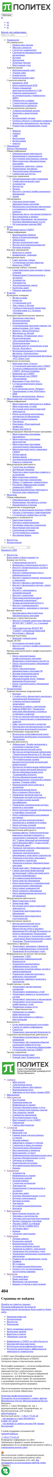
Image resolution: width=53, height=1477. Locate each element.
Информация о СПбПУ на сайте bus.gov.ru (27, 1341)
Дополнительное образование (26, 171)
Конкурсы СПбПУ (21, 265)
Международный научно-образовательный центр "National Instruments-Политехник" (28, 678)
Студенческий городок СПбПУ (27, 1050)
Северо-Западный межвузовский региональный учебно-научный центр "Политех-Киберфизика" (30, 873)
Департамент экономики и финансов (30, 946)
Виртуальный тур (30, 557)
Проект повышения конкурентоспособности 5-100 (27, 89)
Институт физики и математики (27, 582)
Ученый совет (19, 73)
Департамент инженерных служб (28, 991)
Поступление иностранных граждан (29, 158)
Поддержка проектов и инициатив (29, 525)
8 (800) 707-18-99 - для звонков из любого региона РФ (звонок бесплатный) (22, 1423)
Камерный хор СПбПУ (23, 373)
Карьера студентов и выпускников (29, 1284)
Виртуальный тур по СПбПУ (26, 1120)
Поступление (18, 1100)
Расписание (18, 1130)
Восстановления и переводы (26, 1150)
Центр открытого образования (27, 890)
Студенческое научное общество (28, 262)
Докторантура (19, 282)
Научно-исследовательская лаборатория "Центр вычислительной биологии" (31, 768)
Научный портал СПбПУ (21, 229)
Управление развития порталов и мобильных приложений (28, 975)
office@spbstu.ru (8, 1413)
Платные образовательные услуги (28, 221)
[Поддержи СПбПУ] (5, 1474)
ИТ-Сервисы (18, 1264)
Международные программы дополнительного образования (27, 445)
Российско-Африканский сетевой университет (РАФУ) (28, 485)
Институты (17, 186)
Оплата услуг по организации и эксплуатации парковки (27, 1270)
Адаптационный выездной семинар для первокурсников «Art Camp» (31, 326)
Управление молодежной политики (29, 729)
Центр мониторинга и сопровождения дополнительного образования (30, 884)
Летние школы (19, 454)
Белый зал (17, 300)
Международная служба (24, 901)
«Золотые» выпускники (23, 1233)
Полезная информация (12, 1307)
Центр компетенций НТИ (24, 85)
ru (2, 17)
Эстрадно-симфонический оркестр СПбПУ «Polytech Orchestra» (29, 369)
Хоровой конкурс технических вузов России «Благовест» (30, 347)
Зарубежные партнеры (23, 469)
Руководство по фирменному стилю (29, 126)
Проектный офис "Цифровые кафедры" (31, 868)
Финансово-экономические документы (31, 123)
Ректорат (16, 694)
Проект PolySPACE (21, 429)
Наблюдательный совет (23, 70)
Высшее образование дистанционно (29, 219)
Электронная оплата (22, 1084)
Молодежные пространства (25, 527)
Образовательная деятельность (27, 153)
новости (16, 143)
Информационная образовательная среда (32, 1155)
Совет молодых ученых (23, 260)
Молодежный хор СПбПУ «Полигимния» (25, 377)
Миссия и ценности (22, 47)
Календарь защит (20, 288)
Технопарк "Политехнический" (27, 941)
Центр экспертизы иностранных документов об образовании (28, 415)
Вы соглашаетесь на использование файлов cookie (23, 1461)
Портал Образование (17, 148)
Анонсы (16, 133)
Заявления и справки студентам (27, 1143)
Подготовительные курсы (24, 1117)
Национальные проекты (24, 235)
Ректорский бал (20, 323)
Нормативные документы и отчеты (29, 502)
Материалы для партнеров (25, 1281)
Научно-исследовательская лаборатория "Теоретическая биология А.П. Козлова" (31, 753)
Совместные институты (23, 174)
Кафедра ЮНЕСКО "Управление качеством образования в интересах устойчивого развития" (29, 711)
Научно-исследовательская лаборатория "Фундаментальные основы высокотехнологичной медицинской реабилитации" (31, 761)
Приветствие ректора (22, 45)
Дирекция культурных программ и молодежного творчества (29, 859)
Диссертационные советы (24, 285)
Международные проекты (24, 477)
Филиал (16, 189)
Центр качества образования (26, 880)
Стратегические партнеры (25, 103)
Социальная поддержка (23, 530)
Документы (18, 421)
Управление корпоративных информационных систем (26, 965)
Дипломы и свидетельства (25, 1216)
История (16, 57)
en (8, 22)
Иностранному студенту (24, 1153)
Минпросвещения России (35, 1401)
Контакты (17, 1208)
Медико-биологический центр (27, 749)
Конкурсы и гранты (22, 252)
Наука (10, 227)
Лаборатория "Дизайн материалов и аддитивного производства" (29, 745)
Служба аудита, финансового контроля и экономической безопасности (32, 697)
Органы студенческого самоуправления (31, 512)
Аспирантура (18, 184)
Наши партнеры (20, 1279)
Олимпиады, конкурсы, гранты (27, 166)
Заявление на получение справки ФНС (31, 1092)
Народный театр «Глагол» (25, 363)
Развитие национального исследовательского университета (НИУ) (28, 95)
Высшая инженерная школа (25, 673)
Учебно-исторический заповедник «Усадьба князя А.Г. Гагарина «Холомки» (29, 310)
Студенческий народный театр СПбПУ (31, 366)
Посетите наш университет (25, 492)
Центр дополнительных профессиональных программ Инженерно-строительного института (30, 658)
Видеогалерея (19, 141)
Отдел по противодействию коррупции (31, 716)
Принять (5, 1465)
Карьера (16, 1168)
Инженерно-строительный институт (30, 565)
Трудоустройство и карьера (25, 532)
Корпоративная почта (22, 1090)
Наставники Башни (21, 535)
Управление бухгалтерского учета (28, 951)
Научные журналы (21, 247)
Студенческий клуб (21, 303)
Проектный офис (20, 903)
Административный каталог (26, 110)
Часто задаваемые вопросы (20, 1329)
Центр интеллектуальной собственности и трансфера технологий (32, 811)
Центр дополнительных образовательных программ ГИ (27, 669)
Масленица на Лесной (23, 333)
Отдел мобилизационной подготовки (30, 1024)
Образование (13, 146)
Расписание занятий (22, 1178)
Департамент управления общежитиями (31, 1047)
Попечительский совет (23, 78)
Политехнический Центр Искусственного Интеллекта (26, 791)
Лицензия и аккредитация (25, 113)
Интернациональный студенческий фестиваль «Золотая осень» (29, 352)
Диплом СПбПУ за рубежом (26, 1223)
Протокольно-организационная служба (31, 726)
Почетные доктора (21, 62)
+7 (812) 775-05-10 (10, 1437)
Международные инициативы (27, 479)
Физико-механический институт (28, 603)
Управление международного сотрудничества (26, 917)
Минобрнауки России (11, 1401)
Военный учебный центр (24, 638)
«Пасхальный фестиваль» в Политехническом (25, 342)
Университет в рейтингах (24, 105)
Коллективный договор (23, 118)
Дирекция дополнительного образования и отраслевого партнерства (31, 854)
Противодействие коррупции (21, 1344)
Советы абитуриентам (23, 1125)
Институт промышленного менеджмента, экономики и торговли (30, 606)
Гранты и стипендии (22, 462)
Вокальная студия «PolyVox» (26, 381)
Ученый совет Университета (26, 1057)
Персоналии (18, 60)
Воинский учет (19, 1132)
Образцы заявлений (22, 290)
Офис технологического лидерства (29, 724)
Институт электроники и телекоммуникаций (24, 591)
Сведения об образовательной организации (18, 1308)
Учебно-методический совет (26, 181)
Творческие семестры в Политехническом (23, 319)
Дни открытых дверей (23, 1112)
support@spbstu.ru (9, 1433)
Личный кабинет (20, 1140)
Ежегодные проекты (22, 520)
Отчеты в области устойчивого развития (32, 120)
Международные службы (24, 406)
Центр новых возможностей (26, 888)
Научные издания (20, 1201)
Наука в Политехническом (25, 237)
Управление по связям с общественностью (23, 1013)
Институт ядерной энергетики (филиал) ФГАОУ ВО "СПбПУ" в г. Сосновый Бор (31, 623)
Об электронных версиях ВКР (27, 224)
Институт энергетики (22, 595)
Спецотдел (17, 1029)
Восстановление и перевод (25, 216)
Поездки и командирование (25, 522)
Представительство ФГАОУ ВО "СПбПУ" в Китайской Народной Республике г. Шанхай (28, 630)
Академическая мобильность (26, 459)
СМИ (15, 136)
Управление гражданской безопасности (31, 1032)
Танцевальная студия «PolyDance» (29, 391)
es (8, 27)
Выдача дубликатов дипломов (27, 1221)
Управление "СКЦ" (21, 956)
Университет (13, 40)
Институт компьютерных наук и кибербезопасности (28, 573)
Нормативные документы (24, 168)
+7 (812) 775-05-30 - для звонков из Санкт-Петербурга (19, 1417)
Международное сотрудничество (22, 399)
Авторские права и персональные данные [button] (21, 1361)
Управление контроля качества (27, 795)
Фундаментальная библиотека (27, 878)
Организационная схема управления (30, 179)
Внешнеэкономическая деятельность (30, 489)
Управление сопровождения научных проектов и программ (30, 806)
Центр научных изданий (24, 825)
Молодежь (12, 495)
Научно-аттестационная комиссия (28, 245)
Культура (11, 293)
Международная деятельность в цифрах (31, 404)
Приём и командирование (24, 419)
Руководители (19, 75)
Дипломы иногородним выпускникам (30, 1218)
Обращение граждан (17, 1336)
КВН (14, 394)
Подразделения (14, 542)
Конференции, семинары (24, 255)
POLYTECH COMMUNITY (25, 1226)
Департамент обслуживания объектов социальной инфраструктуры (30, 1043)
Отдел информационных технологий (30, 949)
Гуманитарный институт (24, 562)
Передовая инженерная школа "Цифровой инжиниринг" (26, 599)
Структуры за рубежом (23, 467)
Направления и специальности (27, 156)
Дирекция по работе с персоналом (29, 706)
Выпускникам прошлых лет (25, 1213)
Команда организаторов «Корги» (28, 396)
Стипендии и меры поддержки (27, 1145)
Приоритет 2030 (20, 83)
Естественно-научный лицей (26, 643)
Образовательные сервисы (25, 500)
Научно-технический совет (25, 242)
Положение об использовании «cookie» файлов (24, 1398)
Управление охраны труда (25, 1007)
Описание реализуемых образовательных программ (25, 202)
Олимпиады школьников (24, 1115)
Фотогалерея (18, 138)
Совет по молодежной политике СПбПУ (32, 510)
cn (8, 25)
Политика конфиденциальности (16, 1396)
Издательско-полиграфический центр (30, 734)
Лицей (15, 196)
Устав (15, 115)
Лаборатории (18, 240)
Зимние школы (19, 457)
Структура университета (24, 50)
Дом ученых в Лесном (23, 305)
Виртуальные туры (21, 65)
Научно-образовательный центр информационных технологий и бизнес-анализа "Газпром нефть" (31, 779)
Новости (16, 131)
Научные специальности (24, 1198)
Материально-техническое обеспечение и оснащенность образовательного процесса (31, 209)
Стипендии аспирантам (23, 1183)
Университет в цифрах (23, 100)
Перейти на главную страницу (16, 1304)
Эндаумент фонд (20, 1228)
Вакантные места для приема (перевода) (31, 214)
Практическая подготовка (24, 1163)
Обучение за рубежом (22, 1160)
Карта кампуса (14, 557)
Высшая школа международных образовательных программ (27, 614)
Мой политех (18, 1082)
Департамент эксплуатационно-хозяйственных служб (27, 1003)
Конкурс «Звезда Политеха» (26, 330)
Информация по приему (24, 1105)
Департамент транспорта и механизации (32, 999)
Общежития (18, 1122)
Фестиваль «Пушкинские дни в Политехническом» (27, 337)
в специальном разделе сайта (26, 1446)
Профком (16, 1261)
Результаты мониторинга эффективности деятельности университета (26, 1350)
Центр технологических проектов (28, 827)
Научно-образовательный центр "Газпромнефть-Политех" (27, 773)
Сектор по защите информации (27, 1027)
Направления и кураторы (24, 505)
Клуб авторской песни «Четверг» (28, 389)
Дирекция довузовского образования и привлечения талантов (31, 849)
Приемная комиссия (22, 1102)
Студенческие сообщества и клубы (29, 515)
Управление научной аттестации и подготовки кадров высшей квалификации (29, 800)
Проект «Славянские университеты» (30, 482)
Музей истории (19, 298)
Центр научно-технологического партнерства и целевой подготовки (29, 821)
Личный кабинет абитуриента (27, 1087)
